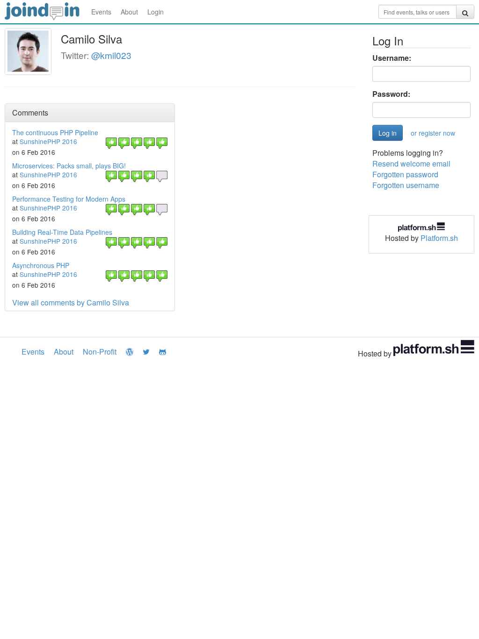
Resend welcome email (411, 163)
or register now (433, 133)
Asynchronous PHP (40, 265)
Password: (391, 94)
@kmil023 (111, 55)
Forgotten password (405, 174)
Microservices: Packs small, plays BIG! (69, 165)
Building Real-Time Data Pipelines (62, 232)
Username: (391, 58)
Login (155, 11)
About (129, 11)
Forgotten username (405, 185)
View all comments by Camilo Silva (70, 302)
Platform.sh (439, 237)
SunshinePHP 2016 (48, 141)
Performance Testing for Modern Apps (68, 198)
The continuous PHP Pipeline (55, 132)
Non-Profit (99, 351)
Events (101, 11)
